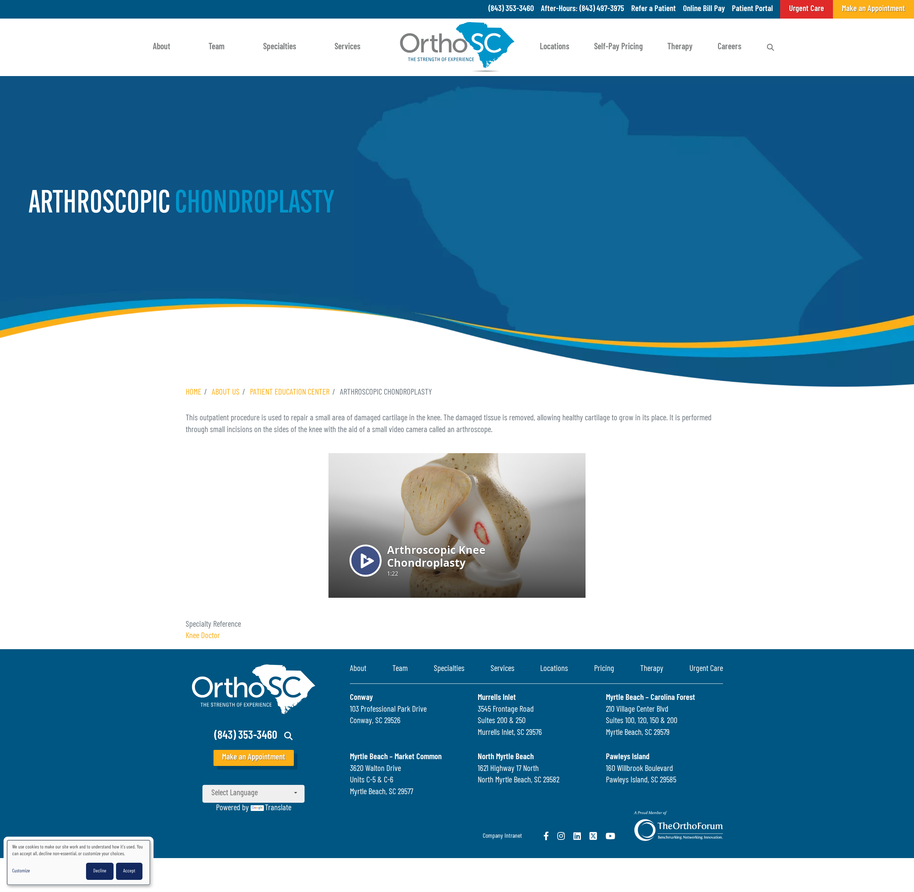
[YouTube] (610, 836)
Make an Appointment (253, 757)
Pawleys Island (627, 757)
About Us (226, 393)
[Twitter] (593, 836)
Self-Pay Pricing (618, 47)
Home (193, 393)
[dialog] (78, 862)
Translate (278, 808)
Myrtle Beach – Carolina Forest (650, 698)
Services (348, 47)
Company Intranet (502, 836)
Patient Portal (752, 9)
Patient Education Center (290, 393)
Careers (730, 47)
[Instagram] (561, 836)
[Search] (770, 47)
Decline (99, 871)
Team (217, 47)
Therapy (680, 47)
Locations (554, 47)
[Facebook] (546, 836)
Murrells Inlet (497, 698)
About (161, 47)
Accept (129, 871)
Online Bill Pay (704, 9)
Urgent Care (706, 669)
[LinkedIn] (577, 836)
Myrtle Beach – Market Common (396, 757)
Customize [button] (21, 871)
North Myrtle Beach (506, 757)
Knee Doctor (203, 636)
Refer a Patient (653, 9)
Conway (361, 698)
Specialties (279, 47)
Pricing (604, 669)
